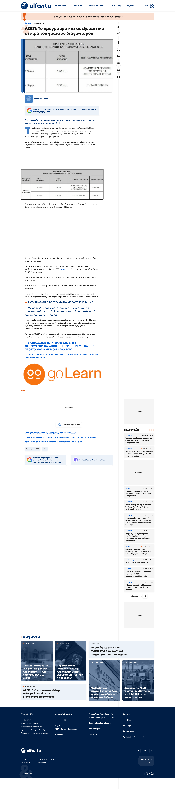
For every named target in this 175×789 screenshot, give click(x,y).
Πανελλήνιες (116, 6)
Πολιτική (93, 734)
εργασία (31, 636)
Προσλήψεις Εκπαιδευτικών (101, 714)
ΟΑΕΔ (63, 729)
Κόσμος (126, 714)
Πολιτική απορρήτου (46, 759)
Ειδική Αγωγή (43, 730)
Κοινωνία (144, 6)
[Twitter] (118, 49)
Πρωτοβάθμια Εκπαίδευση (31, 723)
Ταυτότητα (42, 763)
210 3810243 (145, 763)
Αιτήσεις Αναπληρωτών (98, 718)
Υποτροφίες (25, 733)
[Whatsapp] (118, 70)
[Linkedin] (118, 56)
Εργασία (130, 6)
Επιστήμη (127, 725)
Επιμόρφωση (128, 731)
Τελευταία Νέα (60, 6)
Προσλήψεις (72, 729)
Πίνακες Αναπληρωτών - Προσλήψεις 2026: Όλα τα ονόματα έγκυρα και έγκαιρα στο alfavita (60, 437)
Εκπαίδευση (77, 6)
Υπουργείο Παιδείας (96, 6)
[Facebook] (118, 42)
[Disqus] (70, 498)
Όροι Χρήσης (26, 759)
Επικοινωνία (25, 763)
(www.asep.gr (65, 269)
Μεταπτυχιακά (95, 729)
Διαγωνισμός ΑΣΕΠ (32, 449)
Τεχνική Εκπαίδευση (28, 730)
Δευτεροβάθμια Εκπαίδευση (31, 726)
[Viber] (118, 63)
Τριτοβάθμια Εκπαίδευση (99, 723)
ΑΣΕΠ (44, 449)
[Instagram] (145, 750)
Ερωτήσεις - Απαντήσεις (133, 737)
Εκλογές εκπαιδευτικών (40, 733)
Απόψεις (127, 720)
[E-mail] (118, 77)
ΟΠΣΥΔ (111, 718)
